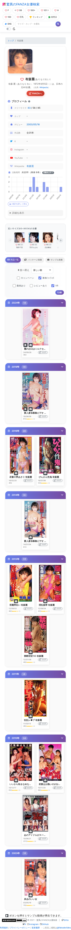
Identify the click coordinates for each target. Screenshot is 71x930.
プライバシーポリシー (20, 927)
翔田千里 (19, 247)
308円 (44, 544)
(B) (36, 245)
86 (19, 245)
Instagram (34, 924)
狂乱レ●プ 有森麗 (33, 720)
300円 (44, 352)
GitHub (45, 924)
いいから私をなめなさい (21, 784)
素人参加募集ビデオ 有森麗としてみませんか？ (47, 412)
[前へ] (10, 240)
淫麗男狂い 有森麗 (18, 605)
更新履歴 (36, 927)
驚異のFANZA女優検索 (22, 4)
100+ (32, 10)
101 (45, 10)
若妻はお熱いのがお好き (51, 784)
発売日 (54, 17)
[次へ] (61, 240)
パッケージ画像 (34, 259)
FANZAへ (37, 93)
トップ (11, 40)
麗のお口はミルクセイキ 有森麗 (39, 348)
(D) (21, 245)
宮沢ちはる (33, 247)
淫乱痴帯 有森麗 (47, 605)
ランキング (38, 17)
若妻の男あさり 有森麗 (20, 477)
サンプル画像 (56, 259)
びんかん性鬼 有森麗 (49, 477)
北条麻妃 (48, 247)
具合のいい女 (30, 899)
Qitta (66, 920)
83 (29, 107)
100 (9, 17)
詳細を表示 (18, 213)
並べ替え (24, 270)
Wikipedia (44, 87)
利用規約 (4, 927)
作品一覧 (14, 259)
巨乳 (22, 17)
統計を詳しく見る (19, 204)
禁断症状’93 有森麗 (33, 656)
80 (33, 245)
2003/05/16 (33, 124)
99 (20, 10)
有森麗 (30, 166)
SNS (9, 24)
